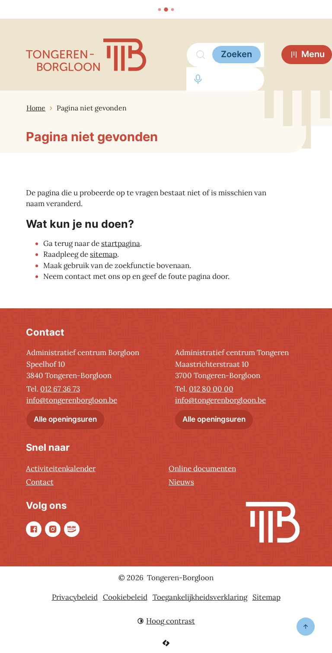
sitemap (103, 254)
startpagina (120, 243)
